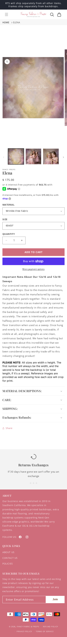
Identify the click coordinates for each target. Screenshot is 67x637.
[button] (6, 14)
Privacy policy (24, 631)
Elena (16, 22)
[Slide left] (3, 157)
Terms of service (45, 631)
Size (4, 219)
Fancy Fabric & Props (28, 626)
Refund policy (50, 626)
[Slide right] (63, 157)
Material (8, 204)
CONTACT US (10, 557)
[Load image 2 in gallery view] (33, 156)
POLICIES (7, 563)
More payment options (33, 269)
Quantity (8, 233)
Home (5, 22)
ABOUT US (8, 552)
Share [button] (9, 428)
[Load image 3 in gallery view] (51, 156)
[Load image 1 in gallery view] (16, 156)
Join (55, 599)
